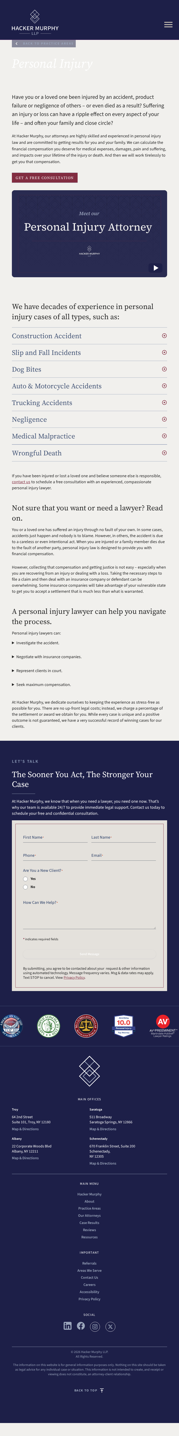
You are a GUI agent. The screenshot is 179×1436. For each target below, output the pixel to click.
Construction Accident (47, 336)
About (89, 1201)
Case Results (89, 1222)
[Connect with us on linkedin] (68, 1328)
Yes (33, 878)
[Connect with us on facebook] (81, 1328)
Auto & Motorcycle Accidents (57, 386)
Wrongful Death (37, 453)
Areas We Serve (89, 1270)
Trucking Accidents (42, 402)
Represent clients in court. (39, 671)
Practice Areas (89, 1208)
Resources (89, 1237)
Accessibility (89, 1291)
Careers (89, 1284)
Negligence (29, 419)
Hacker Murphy (89, 1194)
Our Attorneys (89, 1215)
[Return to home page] (89, 22)
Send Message (89, 954)
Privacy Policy (74, 977)
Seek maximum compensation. (43, 685)
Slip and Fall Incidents (46, 352)
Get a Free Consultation (45, 177)
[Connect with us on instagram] (95, 1330)
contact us (21, 482)
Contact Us (89, 1277)
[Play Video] (155, 268)
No (33, 886)
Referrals (89, 1263)
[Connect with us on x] (110, 1330)
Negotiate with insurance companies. (49, 657)
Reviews (89, 1230)
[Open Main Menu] (168, 24)
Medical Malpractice (43, 436)
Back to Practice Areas (48, 43)
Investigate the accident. (37, 643)
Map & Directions (25, 1129)
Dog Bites (26, 369)
